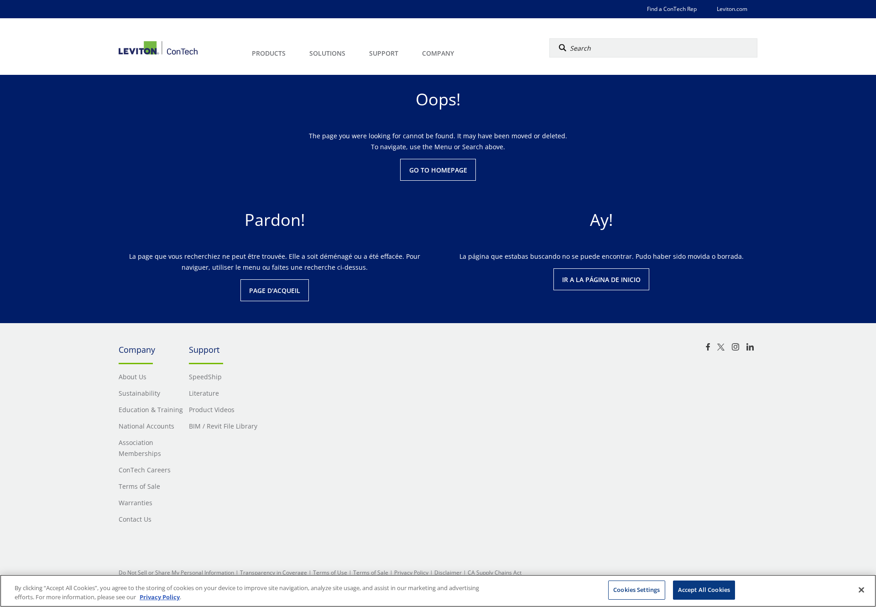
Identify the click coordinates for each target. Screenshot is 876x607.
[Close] (861, 590)
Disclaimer (448, 572)
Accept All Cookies (704, 590)
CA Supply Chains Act (494, 572)
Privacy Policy (411, 572)
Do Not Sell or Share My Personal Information (176, 572)
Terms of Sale (370, 572)
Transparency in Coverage (273, 572)
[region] (438, 591)
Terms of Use (330, 572)
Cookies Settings (636, 590)
